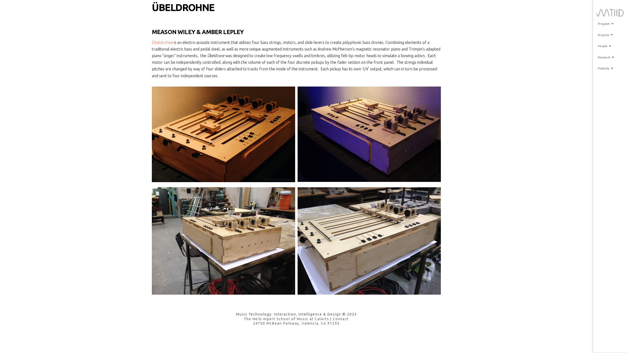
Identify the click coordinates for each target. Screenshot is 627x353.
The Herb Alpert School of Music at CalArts (286, 319)
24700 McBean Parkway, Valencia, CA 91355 (296, 323)
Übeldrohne (162, 42)
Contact (341, 319)
